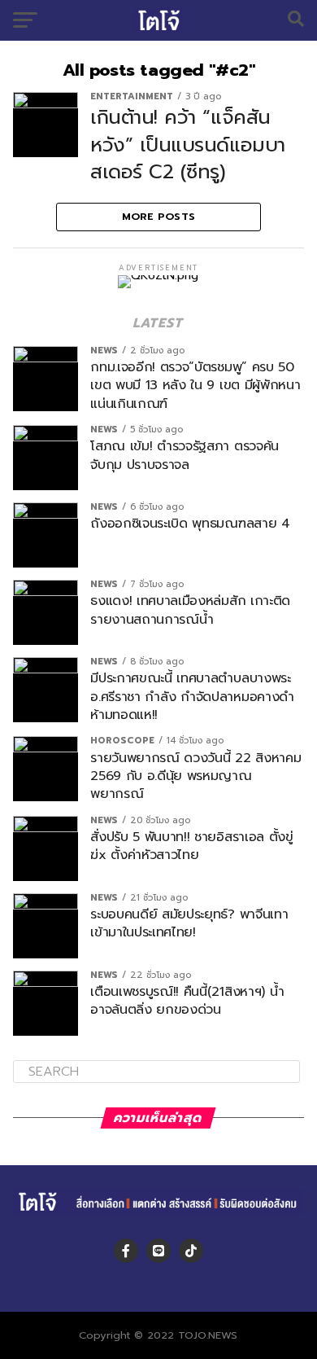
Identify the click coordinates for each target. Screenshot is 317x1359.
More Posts (159, 216)
